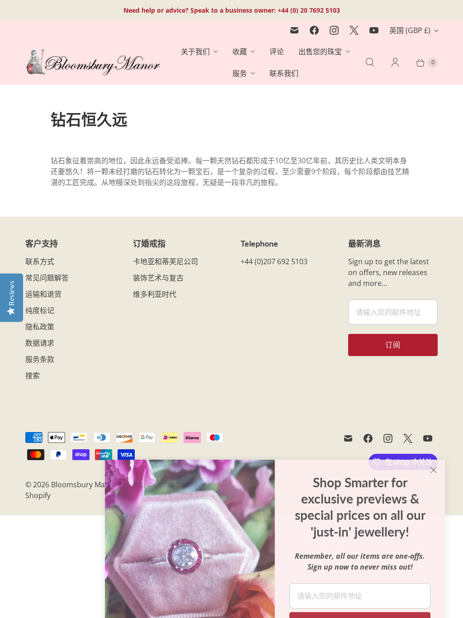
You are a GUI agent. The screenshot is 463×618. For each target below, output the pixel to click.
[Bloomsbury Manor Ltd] (93, 62)
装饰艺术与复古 (158, 278)
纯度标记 (39, 310)
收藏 (239, 51)
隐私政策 (39, 327)
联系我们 (283, 73)
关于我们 (195, 51)
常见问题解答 (47, 278)
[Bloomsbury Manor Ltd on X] (354, 30)
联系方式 (39, 261)
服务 (239, 73)
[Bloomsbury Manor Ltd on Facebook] (314, 30)
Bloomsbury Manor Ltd (90, 485)
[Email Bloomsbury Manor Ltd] (294, 30)
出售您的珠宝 (320, 51)
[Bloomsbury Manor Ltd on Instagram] (334, 30)
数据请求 (39, 343)
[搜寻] (370, 62)
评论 (276, 51)
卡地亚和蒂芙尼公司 (165, 261)
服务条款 (39, 359)
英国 (409, 30)
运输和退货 (43, 294)
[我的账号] (395, 62)
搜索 (32, 375)
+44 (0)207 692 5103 (274, 261)
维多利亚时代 (154, 294)
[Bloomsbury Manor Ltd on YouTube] (374, 30)
